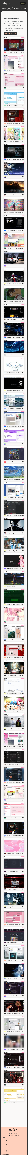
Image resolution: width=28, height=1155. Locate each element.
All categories (5, 1150)
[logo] (10, 3)
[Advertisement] (14, 13)
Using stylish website (7, 1144)
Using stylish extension (7, 1140)
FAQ (3, 1146)
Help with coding (6, 1148)
